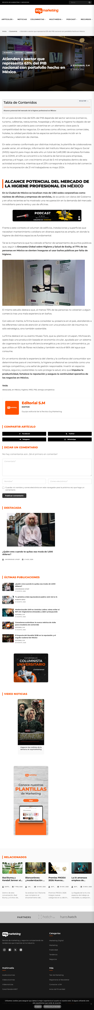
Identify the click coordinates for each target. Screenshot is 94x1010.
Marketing (53, 945)
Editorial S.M (33, 403)
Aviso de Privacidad (57, 989)
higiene (24, 390)
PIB (35, 390)
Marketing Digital (56, 940)
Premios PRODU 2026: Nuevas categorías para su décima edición (58, 881)
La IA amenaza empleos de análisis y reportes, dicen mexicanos (81, 881)
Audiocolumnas (8, 975)
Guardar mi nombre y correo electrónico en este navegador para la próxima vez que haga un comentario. (44, 488)
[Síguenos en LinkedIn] (21, 950)
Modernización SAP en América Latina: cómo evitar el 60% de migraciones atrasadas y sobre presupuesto (37, 611)
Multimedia (55, 19)
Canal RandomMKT (10, 989)
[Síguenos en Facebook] (10, 950)
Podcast (71, 19)
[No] (91, 1004)
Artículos (7, 19)
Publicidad (53, 950)
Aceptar (38, 1006)
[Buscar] (89, 2)
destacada (6, 390)
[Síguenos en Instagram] (4, 950)
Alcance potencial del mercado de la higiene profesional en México (30, 110)
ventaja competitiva (45, 390)
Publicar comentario (14, 496)
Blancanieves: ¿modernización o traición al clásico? (35, 880)
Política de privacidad (52, 1006)
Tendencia (30, 52)
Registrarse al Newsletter (59, 980)
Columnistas (37, 19)
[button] (31, 727)
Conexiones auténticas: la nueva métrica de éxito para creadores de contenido (35, 623)
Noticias (22, 19)
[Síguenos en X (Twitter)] (15, 950)
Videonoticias (7, 984)
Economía (13, 31)
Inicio (4, 31)
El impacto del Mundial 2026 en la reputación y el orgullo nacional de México (35, 636)
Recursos (86, 19)
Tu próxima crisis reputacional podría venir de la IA (36, 597)
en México (16, 390)
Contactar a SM (55, 984)
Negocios (53, 959)
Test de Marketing (56, 975)
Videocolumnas (8, 980)
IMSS (31, 390)
